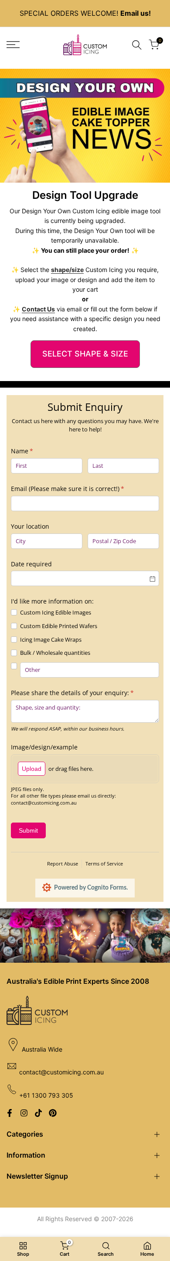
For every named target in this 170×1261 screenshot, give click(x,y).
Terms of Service (104, 863)
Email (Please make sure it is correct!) (80, 488)
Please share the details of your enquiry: (84, 693)
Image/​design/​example (44, 747)
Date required (31, 564)
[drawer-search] (137, 45)
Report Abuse (62, 863)
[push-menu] (13, 44)
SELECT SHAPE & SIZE (85, 353)
